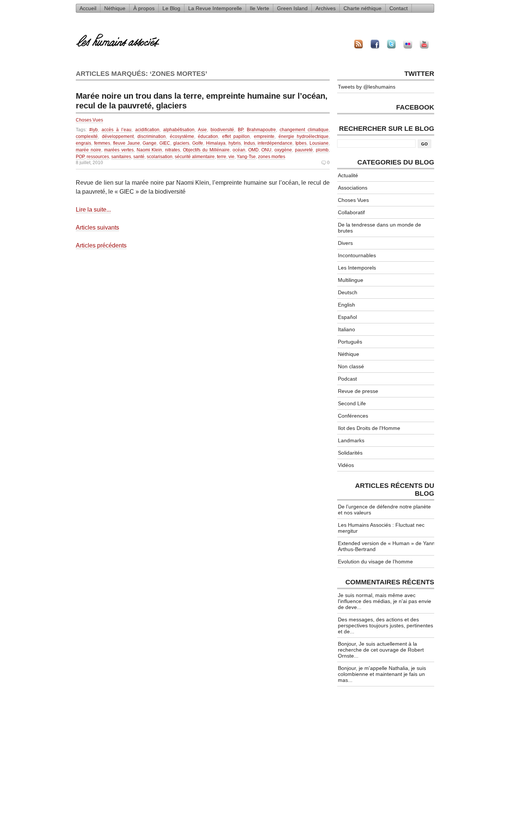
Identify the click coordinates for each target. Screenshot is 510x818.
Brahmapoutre (261, 129)
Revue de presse (358, 391)
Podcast (347, 379)
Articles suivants (97, 227)
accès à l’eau (116, 129)
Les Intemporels (357, 268)
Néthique (114, 8)
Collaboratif (351, 212)
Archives (325, 8)
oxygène (283, 150)
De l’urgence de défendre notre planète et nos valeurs (384, 510)
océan (239, 150)
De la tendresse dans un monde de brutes (379, 228)
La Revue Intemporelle (215, 8)
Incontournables (357, 255)
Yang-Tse (246, 156)
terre (221, 156)
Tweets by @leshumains (366, 87)
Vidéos (346, 465)
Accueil (88, 8)
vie (231, 156)
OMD (253, 150)
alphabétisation (179, 129)
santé (138, 156)
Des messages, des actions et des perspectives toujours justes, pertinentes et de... (385, 625)
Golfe (197, 143)
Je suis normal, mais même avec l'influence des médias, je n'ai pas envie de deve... (384, 601)
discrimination (151, 136)
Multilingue (350, 280)
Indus (249, 143)
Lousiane (319, 143)
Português (350, 342)
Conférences (353, 416)
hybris (234, 143)
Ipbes (301, 143)
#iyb (93, 129)
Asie (202, 129)
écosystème (182, 136)
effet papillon (236, 136)
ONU (266, 150)
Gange (149, 143)
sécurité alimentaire (195, 156)
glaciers (181, 143)
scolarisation (159, 156)
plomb (322, 150)
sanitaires (121, 156)
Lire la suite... (93, 209)
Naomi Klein (149, 150)
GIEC (164, 143)
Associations (352, 188)
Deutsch (347, 292)
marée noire (88, 150)
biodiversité (222, 129)
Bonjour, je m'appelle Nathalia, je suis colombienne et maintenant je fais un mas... (382, 674)
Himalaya (216, 143)
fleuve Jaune (126, 143)
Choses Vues (89, 120)
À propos (144, 8)
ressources (98, 156)
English (346, 305)
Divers (345, 243)
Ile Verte (259, 8)
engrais (83, 143)
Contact (398, 8)
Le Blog (171, 8)
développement (118, 136)
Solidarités (350, 453)
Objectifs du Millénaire (206, 150)
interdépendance (275, 143)
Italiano (346, 329)
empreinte (264, 136)
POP (80, 156)
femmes (102, 143)
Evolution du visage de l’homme (375, 562)
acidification (147, 129)
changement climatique (304, 129)
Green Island (292, 8)
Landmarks (351, 440)
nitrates (172, 150)
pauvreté (304, 150)
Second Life (352, 403)
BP (240, 129)
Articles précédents (101, 245)
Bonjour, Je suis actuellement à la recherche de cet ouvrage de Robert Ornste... (381, 650)
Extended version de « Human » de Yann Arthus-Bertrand (386, 546)
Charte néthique (362, 8)
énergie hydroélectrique (304, 136)
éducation (208, 136)
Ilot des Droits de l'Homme (369, 428)
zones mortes (271, 156)
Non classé (351, 366)
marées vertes (119, 150)
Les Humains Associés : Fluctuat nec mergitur (381, 528)
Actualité (348, 175)
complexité (87, 136)
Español (347, 317)
